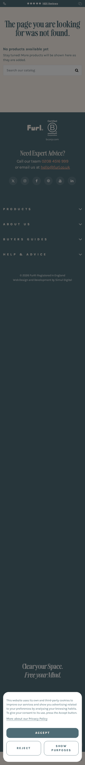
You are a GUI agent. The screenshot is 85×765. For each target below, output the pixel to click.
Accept (42, 733)
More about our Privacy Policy (26, 719)
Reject (24, 748)
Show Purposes (61, 748)
